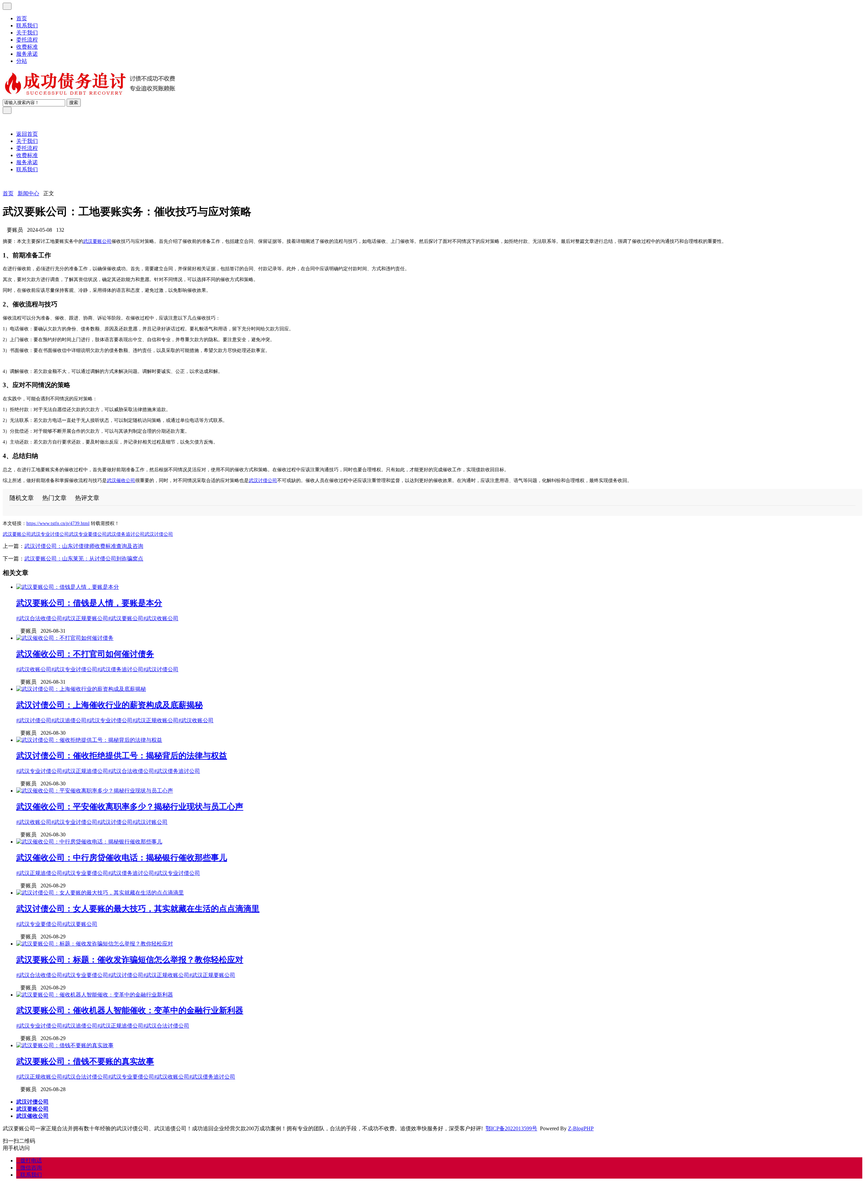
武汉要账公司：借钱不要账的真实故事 (85, 1061)
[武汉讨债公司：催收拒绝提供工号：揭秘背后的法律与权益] (89, 740)
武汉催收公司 (121, 480)
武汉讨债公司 (263, 480)
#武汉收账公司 (160, 618)
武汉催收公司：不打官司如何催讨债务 (85, 654)
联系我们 (27, 25)
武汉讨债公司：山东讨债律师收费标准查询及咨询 (83, 546)
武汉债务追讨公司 (126, 534)
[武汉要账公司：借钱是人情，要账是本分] (67, 587)
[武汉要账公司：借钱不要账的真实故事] (65, 1045)
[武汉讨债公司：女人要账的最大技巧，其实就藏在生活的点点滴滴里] (100, 893)
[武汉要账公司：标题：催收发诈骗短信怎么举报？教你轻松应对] (94, 944)
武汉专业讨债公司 (50, 534)
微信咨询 (29, 1167)
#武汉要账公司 (125, 618)
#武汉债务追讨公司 (120, 669)
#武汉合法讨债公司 (166, 1026)
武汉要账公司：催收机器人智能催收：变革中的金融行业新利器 (129, 1010)
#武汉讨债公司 (160, 669)
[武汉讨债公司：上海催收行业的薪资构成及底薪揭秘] (81, 689)
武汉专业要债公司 (88, 534)
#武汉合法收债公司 (39, 618)
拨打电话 (29, 1160)
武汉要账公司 (97, 241)
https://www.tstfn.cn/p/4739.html (58, 523)
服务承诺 (27, 54)
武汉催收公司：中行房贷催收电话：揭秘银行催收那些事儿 (121, 857)
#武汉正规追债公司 (85, 771)
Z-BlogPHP (581, 1128)
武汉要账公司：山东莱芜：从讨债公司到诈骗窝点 (83, 558)
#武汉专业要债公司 (85, 873)
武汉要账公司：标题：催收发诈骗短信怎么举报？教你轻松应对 (129, 959)
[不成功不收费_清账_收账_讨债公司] (90, 95)
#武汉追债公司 (68, 720)
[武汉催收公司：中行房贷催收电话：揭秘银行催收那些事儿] (89, 842)
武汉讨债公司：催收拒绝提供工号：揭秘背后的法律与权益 (121, 755)
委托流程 (27, 40)
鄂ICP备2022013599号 (511, 1128)
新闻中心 (28, 193)
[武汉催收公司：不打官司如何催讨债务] (65, 638)
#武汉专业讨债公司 (74, 669)
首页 (21, 18)
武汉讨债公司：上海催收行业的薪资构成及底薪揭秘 (109, 705)
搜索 (73, 102)
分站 (21, 61)
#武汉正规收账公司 (155, 720)
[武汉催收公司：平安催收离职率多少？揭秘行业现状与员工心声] (94, 790)
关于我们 (27, 32)
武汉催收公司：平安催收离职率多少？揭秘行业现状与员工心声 (129, 806)
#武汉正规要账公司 (85, 618)
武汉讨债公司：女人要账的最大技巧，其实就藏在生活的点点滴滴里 (138, 908)
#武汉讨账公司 (150, 822)
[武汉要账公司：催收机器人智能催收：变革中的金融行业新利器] (94, 995)
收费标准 (27, 47)
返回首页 (27, 134)
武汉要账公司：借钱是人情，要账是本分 (89, 603)
